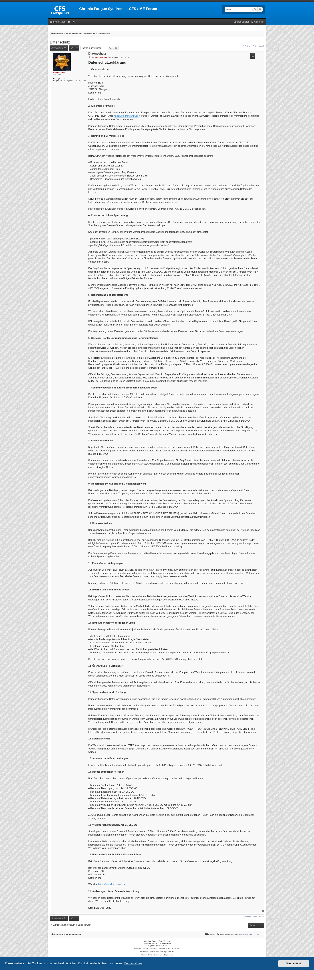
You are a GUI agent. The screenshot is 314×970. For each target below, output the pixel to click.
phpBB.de (169, 952)
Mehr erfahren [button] (133, 963)
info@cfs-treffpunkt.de (108, 99)
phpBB (147, 948)
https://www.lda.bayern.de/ (112, 884)
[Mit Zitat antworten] (252, 56)
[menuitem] (71, 21)
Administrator (59, 72)
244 (63, 79)
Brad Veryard (164, 941)
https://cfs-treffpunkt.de (126, 115)
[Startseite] (63, 10)
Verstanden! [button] (293, 963)
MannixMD (166, 943)
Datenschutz (60, 42)
